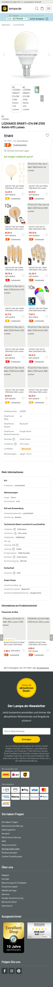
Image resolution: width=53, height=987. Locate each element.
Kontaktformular (11, 756)
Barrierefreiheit (9, 901)
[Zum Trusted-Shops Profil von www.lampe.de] (26, 937)
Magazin (5, 875)
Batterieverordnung (11, 837)
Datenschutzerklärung (28, 761)
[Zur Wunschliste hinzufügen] (47, 135)
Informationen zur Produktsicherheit (19, 605)
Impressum (7, 905)
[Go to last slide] (1, 637)
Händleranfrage (9, 890)
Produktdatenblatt (20, 145)
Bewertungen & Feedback (14, 882)
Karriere (6, 894)
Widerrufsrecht (9, 845)
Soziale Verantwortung (12, 898)
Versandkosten (22, 141)
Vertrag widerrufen (11, 848)
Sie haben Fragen (10, 822)
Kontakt (5, 879)
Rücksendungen (9, 852)
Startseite (6, 25)
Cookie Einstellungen (12, 856)
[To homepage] (11, 8)
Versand (5, 833)
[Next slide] (42, 98)
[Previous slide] (11, 98)
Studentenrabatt (10, 886)
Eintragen (26, 739)
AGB (4, 841)
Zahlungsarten (9, 829)
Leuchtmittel (18, 25)
